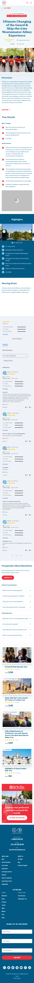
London (3, 905)
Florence (4, 902)
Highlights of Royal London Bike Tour (15, 769)
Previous (3, 60)
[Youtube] (21, 967)
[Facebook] (8, 967)
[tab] (17, 338)
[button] (6, 404)
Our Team (20, 859)
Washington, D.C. (22, 899)
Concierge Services (7, 872)
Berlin (3, 899)
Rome (3, 918)
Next (30, 60)
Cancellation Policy (7, 881)
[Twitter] (13, 967)
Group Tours (5, 868)
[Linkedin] (17, 967)
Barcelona (4, 896)
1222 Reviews (18, 773)
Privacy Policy (17, 978)
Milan (3, 908)
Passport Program (22, 865)
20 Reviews (17, 669)
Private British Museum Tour (16, 667)
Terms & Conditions (7, 878)
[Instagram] (4, 967)
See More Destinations (17, 818)
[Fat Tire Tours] (4, 2)
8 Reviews (9, 41)
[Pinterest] (25, 967)
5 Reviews (17, 702)
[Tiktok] (29, 967)
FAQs (3, 859)
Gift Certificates (6, 862)
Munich (3, 911)
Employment (5, 884)
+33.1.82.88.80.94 (17, 844)
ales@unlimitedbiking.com (17, 850)
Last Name (17, 937)
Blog (19, 862)
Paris (3, 914)
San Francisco (21, 896)
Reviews (4, 875)
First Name (17, 928)
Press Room (5, 865)
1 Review (17, 739)
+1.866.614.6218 (17, 839)
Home (17, 976)
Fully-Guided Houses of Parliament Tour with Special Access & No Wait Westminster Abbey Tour (17, 734)
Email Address (17, 946)
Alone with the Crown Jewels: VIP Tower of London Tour (16, 699)
